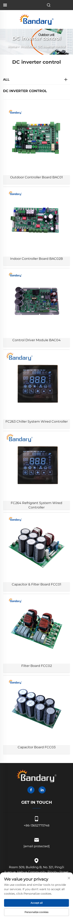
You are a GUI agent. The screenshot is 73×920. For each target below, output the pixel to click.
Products (27, 46)
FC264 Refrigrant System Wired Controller (36, 505)
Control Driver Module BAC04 (36, 340)
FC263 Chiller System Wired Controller (36, 421)
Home (12, 46)
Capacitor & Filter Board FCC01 (36, 584)
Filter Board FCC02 (36, 666)
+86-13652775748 (36, 825)
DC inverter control (51, 46)
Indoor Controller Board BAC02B (36, 259)
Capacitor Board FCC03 (37, 747)
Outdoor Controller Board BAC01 (36, 177)
